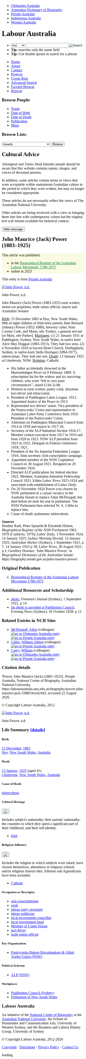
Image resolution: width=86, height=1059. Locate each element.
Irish (14, 836)
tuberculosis (10, 793)
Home (15, 62)
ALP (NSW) (20, 975)
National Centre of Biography (51, 1015)
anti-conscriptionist (24, 901)
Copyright (9, 1047)
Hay (5, 752)
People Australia (23, 14)
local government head (27, 922)
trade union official (24, 934)
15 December (11, 748)
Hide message (13, 229)
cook (14, 905)
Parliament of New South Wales (34, 997)
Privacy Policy (48, 1047)
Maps (15, 125)
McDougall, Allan (24, 629)
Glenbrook (9, 775)
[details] (37, 729)
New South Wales (23, 752)
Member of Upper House (29, 926)
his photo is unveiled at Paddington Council (42, 607)
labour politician (22, 914)
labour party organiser (27, 909)
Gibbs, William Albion (27, 642)
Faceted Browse (22, 87)
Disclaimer (27, 1047)
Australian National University (24, 1019)
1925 (23, 771)
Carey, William (22, 650)
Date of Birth (20, 113)
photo (15, 599)
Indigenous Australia (26, 18)
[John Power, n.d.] (16, 287)
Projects (16, 74)
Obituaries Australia (25, 6)
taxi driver (18, 930)
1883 (26, 748)
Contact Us (70, 1047)
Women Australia (23, 22)
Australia (43, 752)
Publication (19, 121)
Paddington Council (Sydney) (32, 993)
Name (15, 109)
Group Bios (19, 78)
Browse (16, 91)
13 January (9, 771)
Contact (16, 70)
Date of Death (21, 117)
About (15, 66)
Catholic (17, 883)
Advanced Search (24, 83)
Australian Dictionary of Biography (36, 10)
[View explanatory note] (5, 811)
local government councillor (31, 918)
